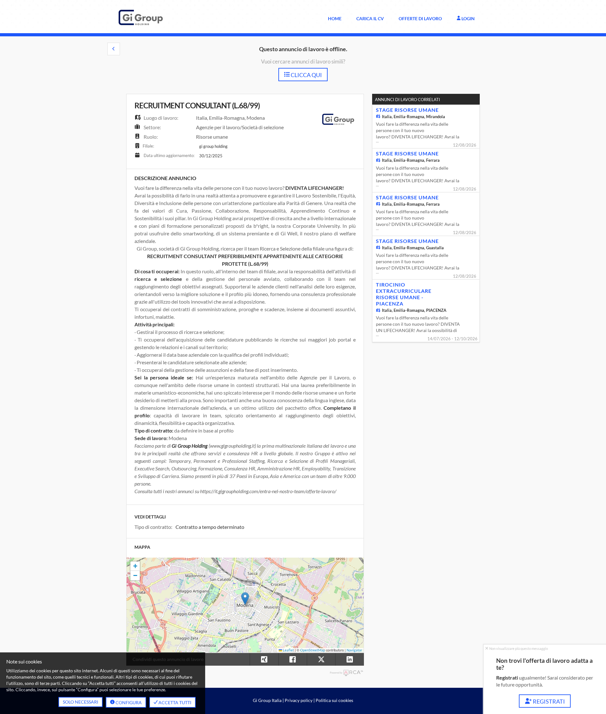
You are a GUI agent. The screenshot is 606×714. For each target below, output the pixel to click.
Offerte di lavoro (420, 18)
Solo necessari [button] (80, 702)
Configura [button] (128, 702)
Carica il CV (370, 18)
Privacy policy (298, 700)
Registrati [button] (548, 701)
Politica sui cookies (334, 700)
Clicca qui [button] (306, 74)
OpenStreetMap (312, 650)
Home (335, 18)
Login (467, 18)
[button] (113, 49)
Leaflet (288, 650)
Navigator (354, 650)
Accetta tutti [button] (174, 702)
